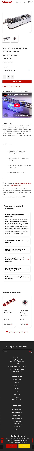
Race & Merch (17, 424)
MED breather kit (16, 185)
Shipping (17, 394)
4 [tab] (14, 332)
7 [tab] (22, 332)
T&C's (17, 397)
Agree (24, 446)
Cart (31, 2)
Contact (17, 385)
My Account (17, 380)
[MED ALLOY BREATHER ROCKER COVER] (6, 38)
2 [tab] (9, 332)
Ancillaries (17, 421)
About (17, 383)
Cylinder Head (17, 412)
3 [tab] (12, 332)
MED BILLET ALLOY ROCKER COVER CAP (24, 313)
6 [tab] (19, 332)
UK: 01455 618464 (17, 371)
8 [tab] (24, 332)
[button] (17, 2)
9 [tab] (27, 332)
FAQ (17, 391)
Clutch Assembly (17, 418)
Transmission (17, 415)
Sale (17, 430)
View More (25, 91)
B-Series (17, 427)
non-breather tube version (23, 183)
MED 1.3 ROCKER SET (8, 311)
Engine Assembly (17, 409)
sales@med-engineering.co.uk (17, 366)
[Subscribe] (30, 351)
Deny (11, 446)
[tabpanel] (9, 312)
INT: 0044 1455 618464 (17, 369)
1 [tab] (7, 332)
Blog (17, 388)
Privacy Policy (17, 400)
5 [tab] (17, 332)
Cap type (5, 67)
